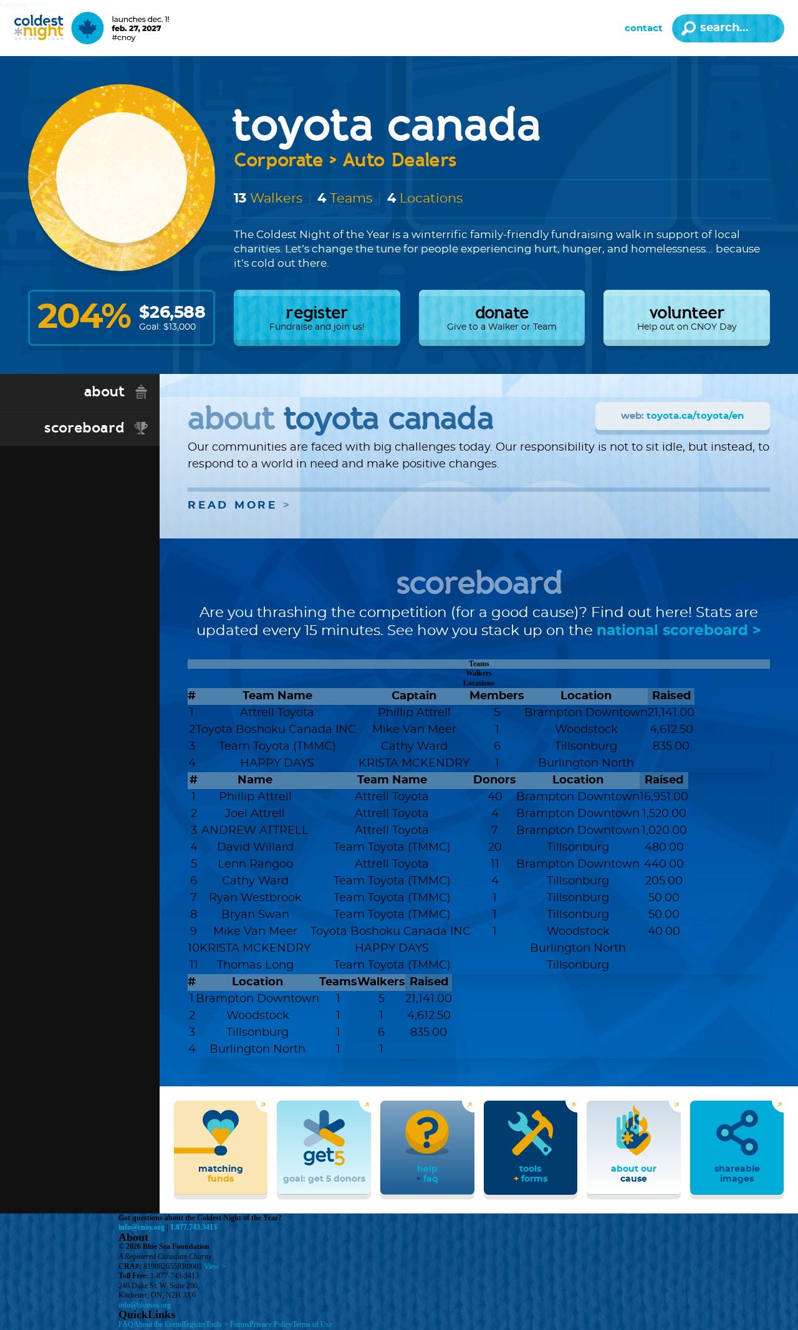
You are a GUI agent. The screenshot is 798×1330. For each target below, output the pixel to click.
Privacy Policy (270, 1324)
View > (215, 1266)
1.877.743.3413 (193, 1227)
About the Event (157, 1324)
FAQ (125, 1324)
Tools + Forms (227, 1324)
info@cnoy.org (141, 1227)
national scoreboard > (679, 631)
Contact (644, 28)
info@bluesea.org (144, 1305)
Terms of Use (312, 1324)
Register (193, 1324)
